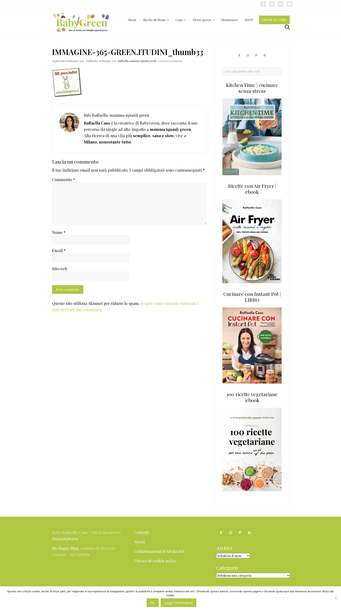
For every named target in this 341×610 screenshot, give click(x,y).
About (139, 541)
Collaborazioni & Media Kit (159, 551)
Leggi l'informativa (178, 603)
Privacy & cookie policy (155, 560)
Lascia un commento (170, 60)
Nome (59, 232)
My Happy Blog (65, 548)
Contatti (141, 532)
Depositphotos (65, 538)
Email (59, 250)
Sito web (59, 268)
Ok (153, 603)
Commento (63, 179)
